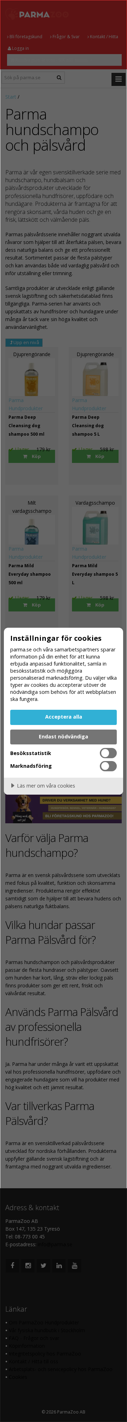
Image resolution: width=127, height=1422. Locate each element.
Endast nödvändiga (63, 736)
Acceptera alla (63, 716)
